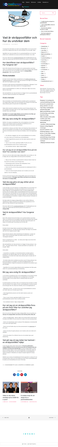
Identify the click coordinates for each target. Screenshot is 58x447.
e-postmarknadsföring (45, 102)
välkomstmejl (49, 124)
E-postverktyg (14, 44)
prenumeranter (50, 104)
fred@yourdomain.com (8, 80)
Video (49, 118)
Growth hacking (43, 113)
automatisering (43, 109)
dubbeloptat (32, 326)
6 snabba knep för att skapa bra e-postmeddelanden (28, 397)
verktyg (41, 135)
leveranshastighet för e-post (11, 364)
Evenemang (43, 61)
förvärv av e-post (44, 133)
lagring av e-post (49, 131)
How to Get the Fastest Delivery (47, 31)
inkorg (41, 105)
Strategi (53, 137)
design (53, 124)
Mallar (42, 73)
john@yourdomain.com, (30, 79)
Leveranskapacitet (50, 100)
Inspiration (43, 65)
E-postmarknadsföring (45, 57)
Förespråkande (47, 135)
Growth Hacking (33, 401)
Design (46, 115)
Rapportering (43, 77)
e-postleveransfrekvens (18, 57)
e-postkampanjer (50, 107)
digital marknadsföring (45, 111)
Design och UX (44, 52)
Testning (42, 79)
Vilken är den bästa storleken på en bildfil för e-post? (11, 397)
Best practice (43, 48)
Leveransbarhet (12, 401)
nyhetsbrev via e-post (48, 105)
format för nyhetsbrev (45, 129)
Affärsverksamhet (44, 116)
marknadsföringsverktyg (45, 137)
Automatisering (44, 46)
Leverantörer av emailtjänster (24, 364)
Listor (42, 71)
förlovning (52, 102)
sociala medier (51, 116)
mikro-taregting (51, 133)
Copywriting (43, 50)
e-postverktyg (51, 113)
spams (32, 364)
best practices (43, 104)
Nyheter (42, 75)
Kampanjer (43, 67)
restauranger (43, 127)
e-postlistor (42, 124)
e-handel (53, 111)
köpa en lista (11, 317)
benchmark (47, 142)
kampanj (42, 126)
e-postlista (42, 118)
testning (46, 126)
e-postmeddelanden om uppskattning (45, 121)
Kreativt (53, 142)
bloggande (50, 126)
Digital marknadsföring (45, 54)
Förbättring (42, 131)
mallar (48, 109)
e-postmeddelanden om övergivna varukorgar (47, 139)
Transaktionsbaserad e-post (46, 81)
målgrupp (42, 142)
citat (51, 129)
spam (46, 118)
